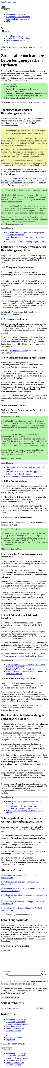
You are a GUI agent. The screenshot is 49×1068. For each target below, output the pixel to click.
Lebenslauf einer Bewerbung (17, 19)
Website (44, 974)
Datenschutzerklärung (14, 1037)
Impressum (10, 1039)
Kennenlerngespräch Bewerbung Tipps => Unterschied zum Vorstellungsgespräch (23, 807)
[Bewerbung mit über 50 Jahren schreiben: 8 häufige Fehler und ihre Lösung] (24, 891)
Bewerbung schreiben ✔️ (16, 1019)
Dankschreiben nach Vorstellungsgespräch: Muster (26, 241)
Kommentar (5, 951)
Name (3, 971)
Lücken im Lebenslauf (15, 1028)
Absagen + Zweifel (13, 1031)
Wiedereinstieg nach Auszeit (17, 1024)
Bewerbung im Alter (14, 1026)
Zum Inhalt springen (9, 2)
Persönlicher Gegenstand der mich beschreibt (24, 476)
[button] (2, 1046)
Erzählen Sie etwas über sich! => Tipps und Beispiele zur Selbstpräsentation (23, 473)
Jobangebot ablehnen (18, 350)
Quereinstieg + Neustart (15, 1022)
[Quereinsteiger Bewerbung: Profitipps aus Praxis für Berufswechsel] (24, 904)
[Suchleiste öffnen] (3, 7)
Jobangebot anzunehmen (11, 314)
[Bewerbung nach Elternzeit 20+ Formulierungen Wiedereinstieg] (24, 877)
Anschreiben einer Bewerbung (18, 17)
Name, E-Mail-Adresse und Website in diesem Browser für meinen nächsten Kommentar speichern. (24, 982)
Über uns (9, 1035)
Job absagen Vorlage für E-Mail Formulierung (24, 669)
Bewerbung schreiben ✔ (16, 14)
